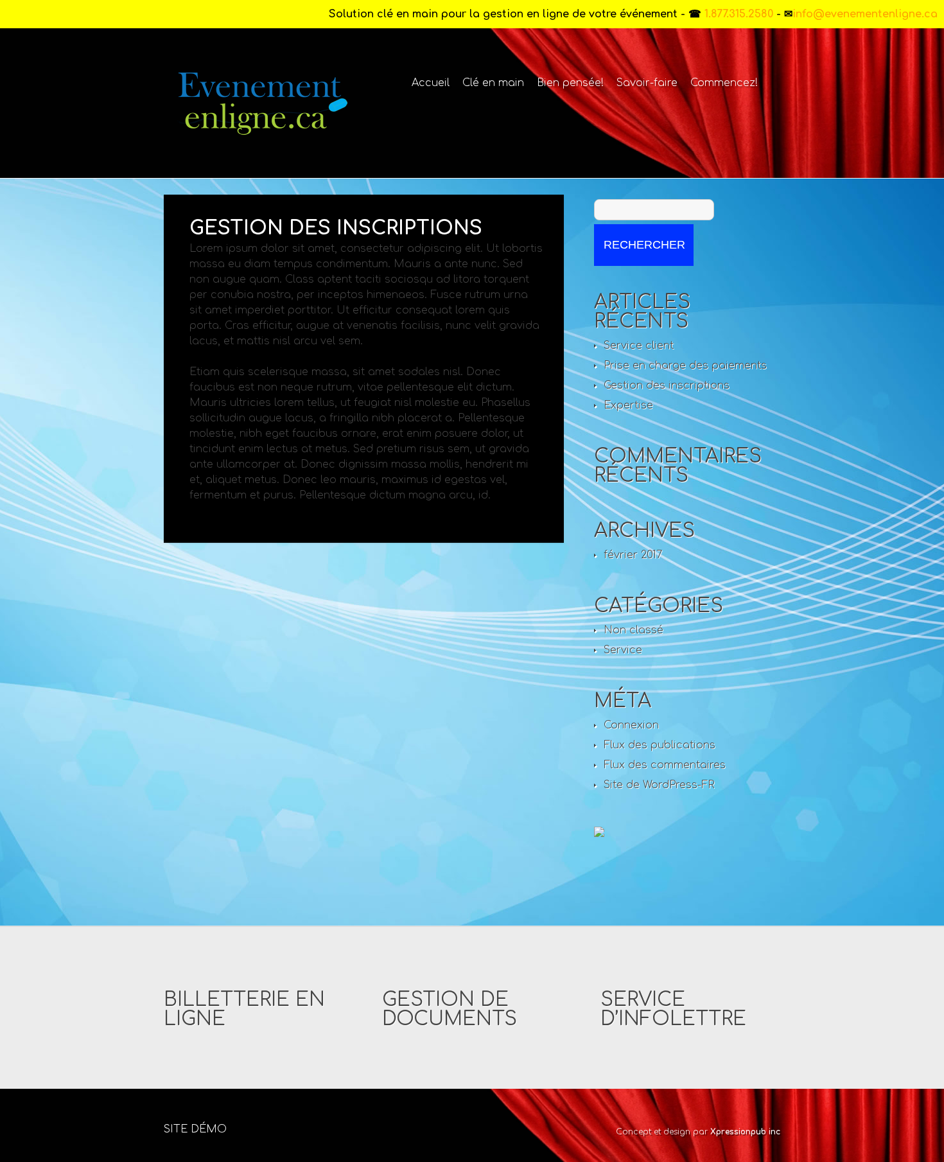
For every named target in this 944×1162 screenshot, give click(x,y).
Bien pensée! (570, 83)
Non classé (633, 630)
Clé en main (493, 83)
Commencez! (724, 83)
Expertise (628, 405)
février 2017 (633, 555)
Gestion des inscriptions (667, 385)
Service (623, 650)
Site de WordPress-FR (659, 785)
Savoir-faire (646, 83)
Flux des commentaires (665, 765)
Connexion (631, 725)
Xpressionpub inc (745, 1131)
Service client (639, 345)
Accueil (431, 83)
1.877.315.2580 (737, 14)
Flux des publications (659, 745)
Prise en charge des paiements (685, 365)
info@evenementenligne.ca (865, 14)
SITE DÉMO (195, 1129)
